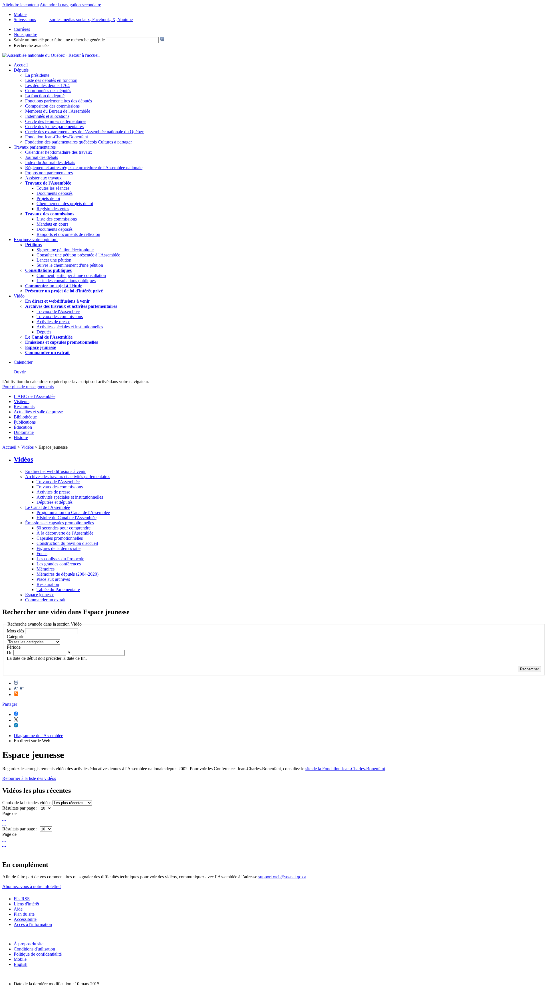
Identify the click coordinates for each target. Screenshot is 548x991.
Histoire (21, 437)
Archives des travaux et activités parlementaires (67, 476)
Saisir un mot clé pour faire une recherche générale (59, 39)
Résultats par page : (20, 808)
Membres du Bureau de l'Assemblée (57, 111)
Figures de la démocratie (58, 548)
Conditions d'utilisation (34, 948)
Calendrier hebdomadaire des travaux (58, 152)
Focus (42, 553)
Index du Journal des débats (50, 162)
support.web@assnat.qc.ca (282, 876)
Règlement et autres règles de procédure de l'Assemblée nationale (83, 167)
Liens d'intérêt (26, 903)
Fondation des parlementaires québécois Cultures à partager (78, 141)
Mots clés (15, 630)
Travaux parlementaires (35, 147)
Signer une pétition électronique (65, 249)
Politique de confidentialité (38, 954)
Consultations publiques (48, 270)
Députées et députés (54, 502)
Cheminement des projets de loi (65, 203)
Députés (21, 70)
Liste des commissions (57, 219)
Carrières (22, 29)
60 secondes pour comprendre (63, 527)
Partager (9, 704)
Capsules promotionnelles (60, 538)
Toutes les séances (53, 188)
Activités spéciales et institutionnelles (70, 326)
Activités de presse (53, 321)
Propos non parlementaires (49, 172)
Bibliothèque (25, 416)
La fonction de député (45, 95)
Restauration (48, 584)
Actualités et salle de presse (38, 411)
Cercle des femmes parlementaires (55, 121)
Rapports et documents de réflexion (68, 234)
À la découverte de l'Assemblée (65, 533)
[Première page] (2, 818)
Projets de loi (48, 198)
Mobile (20, 959)
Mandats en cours (52, 224)
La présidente (37, 75)
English (20, 964)
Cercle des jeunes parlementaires (54, 126)
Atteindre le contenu (20, 4)
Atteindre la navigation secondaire (70, 4)
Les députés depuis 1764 (47, 85)
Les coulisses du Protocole (60, 558)
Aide (18, 909)
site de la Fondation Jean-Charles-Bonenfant (345, 768)
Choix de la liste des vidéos (26, 802)
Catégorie (15, 636)
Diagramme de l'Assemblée (38, 735)
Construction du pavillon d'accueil (67, 543)
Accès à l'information (33, 924)
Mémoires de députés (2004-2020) (67, 574)
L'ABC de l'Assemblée (34, 396)
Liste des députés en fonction (51, 80)
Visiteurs (21, 401)
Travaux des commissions (49, 213)
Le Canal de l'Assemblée (47, 507)
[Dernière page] (5, 823)
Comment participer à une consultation (71, 275)
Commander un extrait (45, 599)
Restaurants (24, 406)
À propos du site (28, 943)
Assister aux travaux (43, 177)
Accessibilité (25, 919)
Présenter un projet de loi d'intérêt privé (64, 290)
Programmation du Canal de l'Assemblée (73, 512)
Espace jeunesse (39, 594)
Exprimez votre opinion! (36, 239)
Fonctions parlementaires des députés (58, 100)
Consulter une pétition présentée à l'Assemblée (78, 254)
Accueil (21, 64)
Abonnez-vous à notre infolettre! (31, 886)
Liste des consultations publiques (66, 280)
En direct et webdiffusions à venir (55, 471)
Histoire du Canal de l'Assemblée (66, 517)
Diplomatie (24, 432)
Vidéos (27, 447)
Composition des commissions (52, 106)
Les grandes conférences (59, 563)
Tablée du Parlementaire (58, 589)
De (9, 652)
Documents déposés (54, 193)
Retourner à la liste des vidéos (29, 778)
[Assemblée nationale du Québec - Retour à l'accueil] (51, 55)
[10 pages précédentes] (5, 818)
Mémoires (46, 569)
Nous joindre (25, 34)
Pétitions (33, 244)
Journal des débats (41, 157)
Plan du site (24, 914)
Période (14, 647)
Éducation (23, 427)
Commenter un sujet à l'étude (53, 285)
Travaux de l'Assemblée (48, 183)
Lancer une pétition (54, 260)
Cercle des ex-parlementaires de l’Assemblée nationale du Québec (84, 131)
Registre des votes (53, 208)
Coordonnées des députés (48, 90)
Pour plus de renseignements (28, 386)
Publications (25, 422)
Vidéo (19, 296)
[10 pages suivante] (2, 823)
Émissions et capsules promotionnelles (59, 522)
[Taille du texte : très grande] (21, 688)
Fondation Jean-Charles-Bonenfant (56, 136)
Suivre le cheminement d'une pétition (70, 265)
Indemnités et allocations (47, 116)
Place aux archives (53, 579)
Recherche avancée (31, 45)
